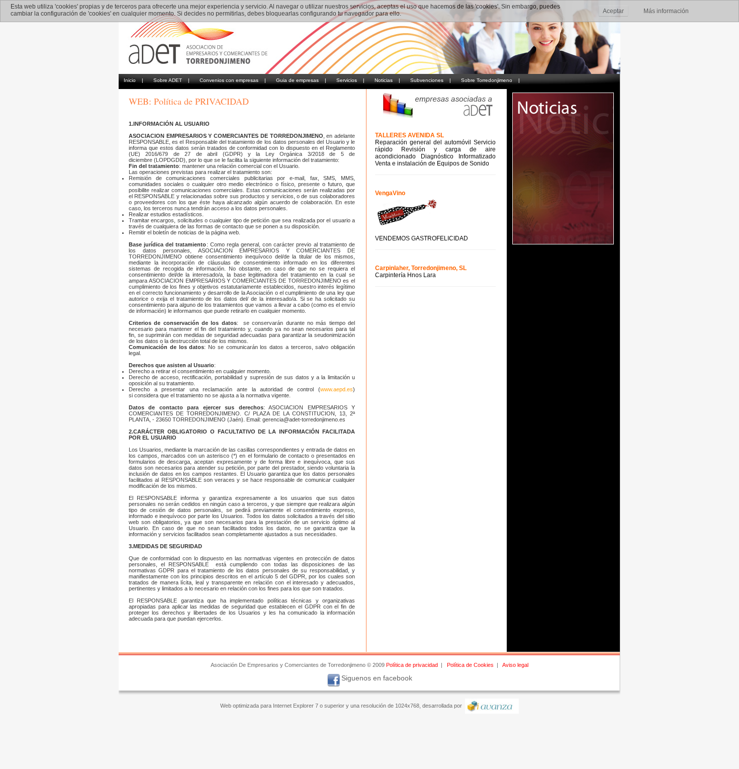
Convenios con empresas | (233, 80)
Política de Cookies (470, 665)
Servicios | (350, 80)
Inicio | (133, 80)
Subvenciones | (430, 80)
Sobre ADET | (171, 80)
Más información (666, 11)
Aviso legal (515, 665)
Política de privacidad (412, 665)
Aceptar (613, 11)
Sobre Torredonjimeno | (490, 80)
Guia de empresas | (301, 80)
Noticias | (387, 80)
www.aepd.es (336, 389)
